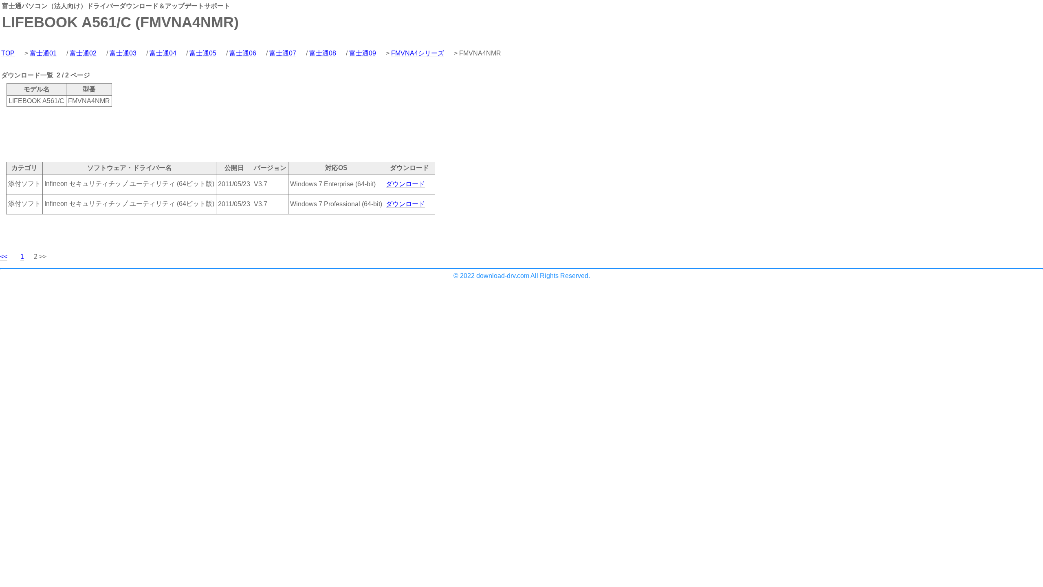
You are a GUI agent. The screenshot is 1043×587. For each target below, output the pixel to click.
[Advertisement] (148, 133)
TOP (8, 53)
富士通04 (163, 53)
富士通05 (202, 53)
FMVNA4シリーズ (417, 53)
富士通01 (43, 53)
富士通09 (362, 53)
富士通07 (282, 53)
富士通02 (83, 53)
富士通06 (242, 53)
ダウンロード (405, 184)
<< (3, 256)
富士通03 (123, 53)
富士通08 (322, 53)
